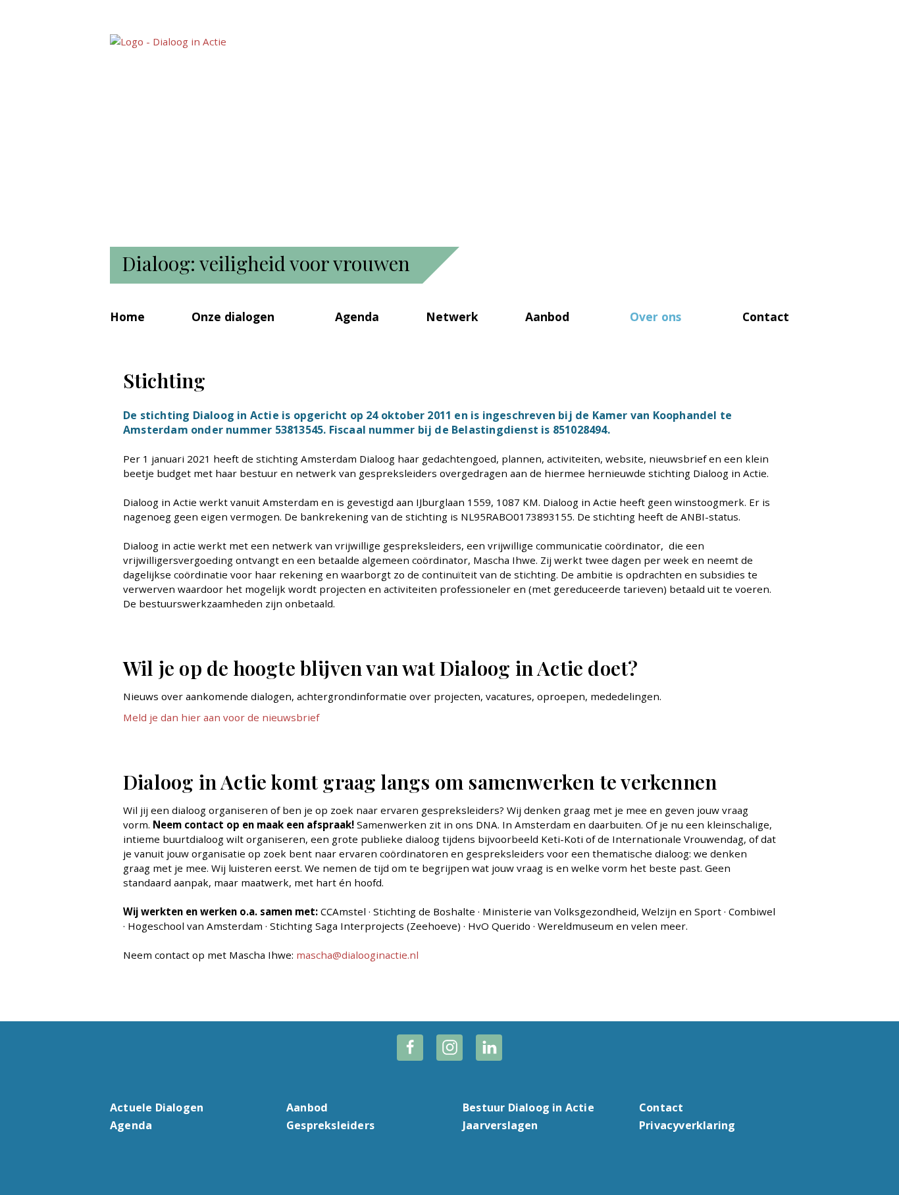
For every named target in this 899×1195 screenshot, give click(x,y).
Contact (765, 316)
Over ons (655, 316)
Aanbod (547, 316)
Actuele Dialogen (156, 1107)
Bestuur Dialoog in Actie (528, 1107)
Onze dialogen (233, 316)
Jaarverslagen (500, 1125)
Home (127, 316)
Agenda (357, 316)
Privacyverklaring (687, 1125)
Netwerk (452, 316)
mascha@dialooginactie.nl (357, 954)
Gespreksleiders (330, 1125)
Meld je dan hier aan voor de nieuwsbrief (221, 717)
